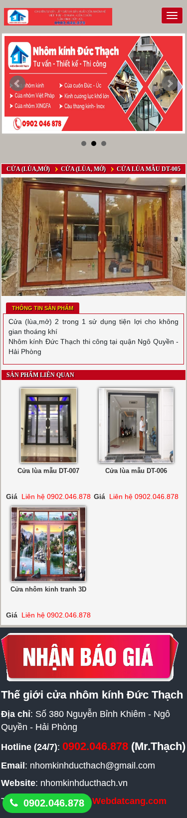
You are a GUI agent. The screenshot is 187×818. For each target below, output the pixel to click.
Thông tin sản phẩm (42, 308)
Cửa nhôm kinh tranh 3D (48, 589)
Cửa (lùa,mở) (28, 169)
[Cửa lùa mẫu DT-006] (136, 425)
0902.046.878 (53, 803)
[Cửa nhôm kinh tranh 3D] (48, 544)
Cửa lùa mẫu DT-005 (149, 169)
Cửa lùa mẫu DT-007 (48, 470)
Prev (17, 84)
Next (170, 84)
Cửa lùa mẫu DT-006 (136, 470)
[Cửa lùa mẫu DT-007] (48, 425)
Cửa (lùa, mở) (83, 169)
